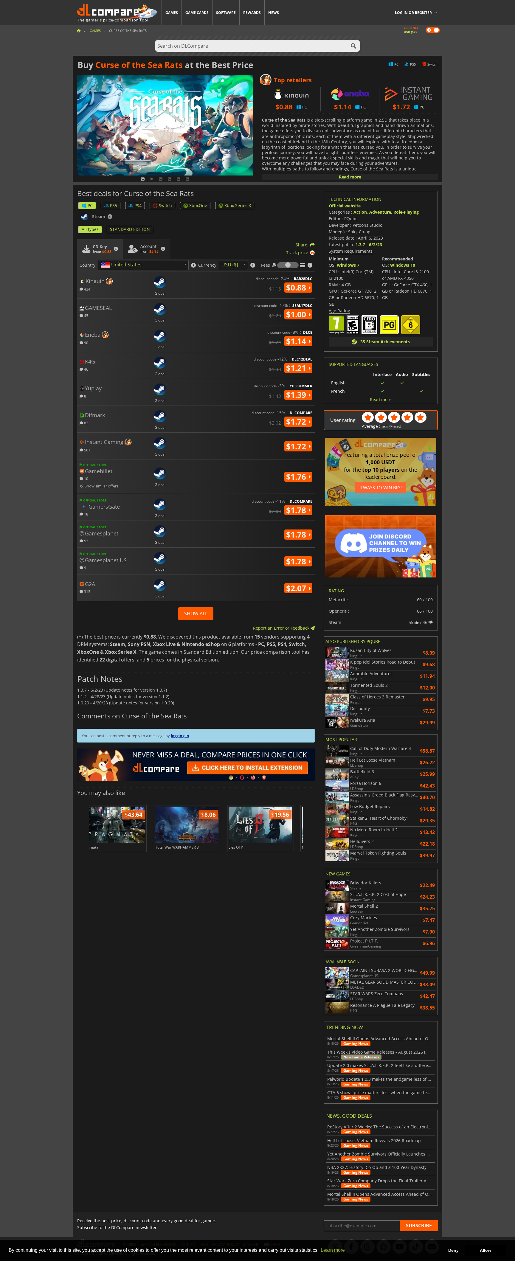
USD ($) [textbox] (229, 264)
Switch (165, 205)
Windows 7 (348, 265)
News (273, 12)
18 (85, 514)
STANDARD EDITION (130, 229)
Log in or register (413, 12)
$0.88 (297, 287)
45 (85, 315)
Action (360, 212)
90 (85, 342)
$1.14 (297, 341)
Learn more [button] (333, 1250)
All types (90, 229)
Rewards (252, 12)
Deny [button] (453, 1250)
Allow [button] (485, 1250)
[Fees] (288, 265)
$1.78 (297, 510)
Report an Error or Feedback (282, 628)
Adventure (380, 212)
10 (85, 478)
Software (226, 12)
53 (85, 540)
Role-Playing (406, 212)
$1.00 (297, 314)
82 (85, 422)
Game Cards (197, 12)
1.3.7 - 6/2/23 (369, 244)
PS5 (113, 205)
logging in (180, 735)
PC (90, 205)
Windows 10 (402, 265)
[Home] (78, 30)
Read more (350, 177)
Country (87, 265)
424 (86, 289)
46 (85, 369)
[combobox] (143, 265)
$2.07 (297, 588)
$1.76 (297, 477)
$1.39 (297, 395)
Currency (207, 265)
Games (171, 12)
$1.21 (297, 368)
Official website (345, 206)
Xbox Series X (237, 205)
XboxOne (198, 205)
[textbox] (122, 265)
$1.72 (297, 422)
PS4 (138, 205)
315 (86, 591)
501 (86, 450)
